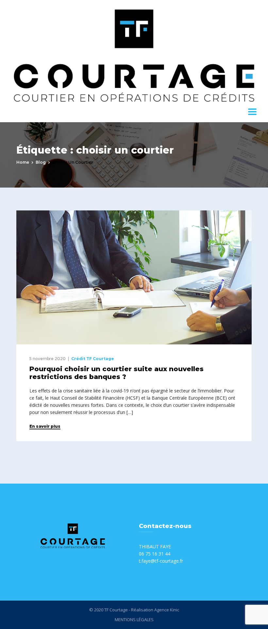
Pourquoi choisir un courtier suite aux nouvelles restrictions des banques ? (116, 373)
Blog (41, 162)
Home (22, 162)
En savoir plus (44, 426)
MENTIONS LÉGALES (134, 619)
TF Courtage (116, 610)
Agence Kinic (166, 610)
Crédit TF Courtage (92, 358)
